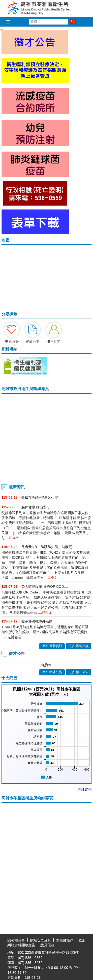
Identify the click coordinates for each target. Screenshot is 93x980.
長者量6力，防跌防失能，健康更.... (48, 547)
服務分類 (54, 341)
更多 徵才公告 (78, 672)
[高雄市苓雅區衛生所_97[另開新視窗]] (24, 374)
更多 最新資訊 (78, 646)
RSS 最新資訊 (52, 646)
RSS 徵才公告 (52, 672)
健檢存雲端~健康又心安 (39, 497)
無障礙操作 (64, 940)
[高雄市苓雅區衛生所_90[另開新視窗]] (35, 145)
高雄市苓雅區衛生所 (47, 8)
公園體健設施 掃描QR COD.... (44, 586)
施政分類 (33, 341)
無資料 (46, 665)
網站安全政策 (40, 940)
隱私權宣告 (16, 940)
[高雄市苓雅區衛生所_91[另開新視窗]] (35, 176)
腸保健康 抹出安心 (35, 507)
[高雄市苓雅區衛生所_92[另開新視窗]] (35, 204)
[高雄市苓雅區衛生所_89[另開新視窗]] (35, 113)
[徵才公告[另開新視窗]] (34, 53)
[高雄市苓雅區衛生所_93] (35, 233)
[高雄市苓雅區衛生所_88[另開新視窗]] (35, 82)
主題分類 (12, 341)
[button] (73, 21)
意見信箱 (47, 945)
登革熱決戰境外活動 (37, 621)
